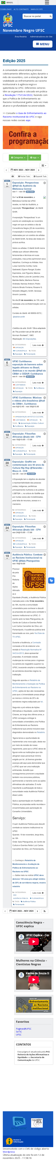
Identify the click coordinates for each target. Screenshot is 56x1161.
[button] (45, 911)
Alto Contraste (21, 9)
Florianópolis (21, 351)
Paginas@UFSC (23, 1028)
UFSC (18, 1034)
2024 (14, 895)
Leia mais (37, 345)
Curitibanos (20, 385)
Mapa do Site (37, 9)
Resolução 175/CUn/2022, (18, 94)
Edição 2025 (14, 60)
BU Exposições (29, 338)
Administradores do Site (41, 36)
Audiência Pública (20, 898)
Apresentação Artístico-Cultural (29, 417)
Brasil (10, 2)
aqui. (28, 120)
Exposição (19, 347)
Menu (44, 44)
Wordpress (9, 1151)
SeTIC (19, 1031)
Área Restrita (21, 36)
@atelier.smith (19, 316)
